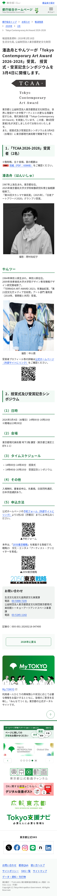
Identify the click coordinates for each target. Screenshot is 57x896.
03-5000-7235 (19, 600)
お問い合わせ (9, 865)
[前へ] (8, 760)
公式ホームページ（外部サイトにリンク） (28, 360)
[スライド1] (21, 760)
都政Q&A (23, 865)
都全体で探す (48, 2)
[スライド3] (27, 760)
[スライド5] (32, 760)
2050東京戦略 (20, 544)
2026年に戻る (28, 641)
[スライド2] (24, 760)
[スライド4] (29, 760)
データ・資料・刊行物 (14, 876)
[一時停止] (35, 760)
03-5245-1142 (19, 614)
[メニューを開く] (51, 10)
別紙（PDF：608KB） (21, 165)
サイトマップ (40, 871)
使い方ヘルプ (38, 865)
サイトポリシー (10, 871)
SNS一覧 (26, 871)
